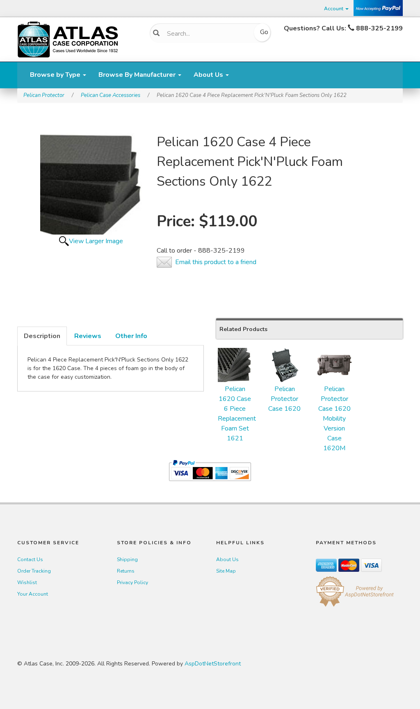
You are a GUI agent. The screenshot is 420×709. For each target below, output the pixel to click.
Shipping (127, 559)
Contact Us (30, 559)
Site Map (226, 571)
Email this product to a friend (215, 262)
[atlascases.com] (67, 38)
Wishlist (27, 582)
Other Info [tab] (131, 336)
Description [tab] (42, 336)
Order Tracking (34, 571)
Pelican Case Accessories (110, 95)
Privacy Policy (132, 582)
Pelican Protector (43, 95)
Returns (126, 571)
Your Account (32, 594)
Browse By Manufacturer (137, 74)
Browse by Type (56, 74)
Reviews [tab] (87, 336)
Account (334, 8)
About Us (209, 74)
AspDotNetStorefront (213, 664)
